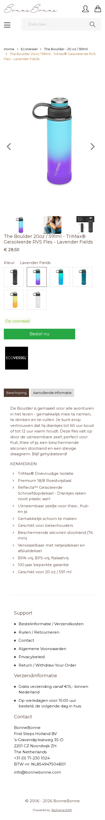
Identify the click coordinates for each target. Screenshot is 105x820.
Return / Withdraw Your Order (47, 665)
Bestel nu (39, 334)
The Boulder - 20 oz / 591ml (66, 49)
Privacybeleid (32, 656)
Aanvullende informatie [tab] (52, 393)
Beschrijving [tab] (16, 393)
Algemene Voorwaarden (42, 648)
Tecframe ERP (61, 810)
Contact (26, 640)
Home (9, 49)
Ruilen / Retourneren (39, 632)
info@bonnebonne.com (37, 772)
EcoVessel (29, 49)
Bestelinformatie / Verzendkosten (51, 623)
